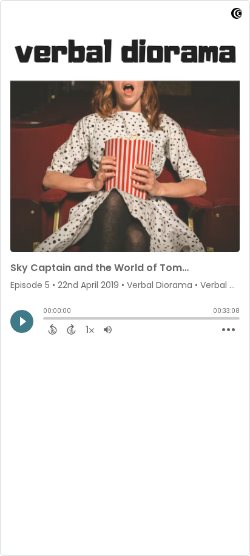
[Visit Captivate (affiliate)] (236, 15)
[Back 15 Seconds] (52, 329)
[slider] (46, 320)
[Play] (21, 321)
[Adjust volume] (108, 329)
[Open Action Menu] (228, 330)
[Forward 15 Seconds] (71, 329)
